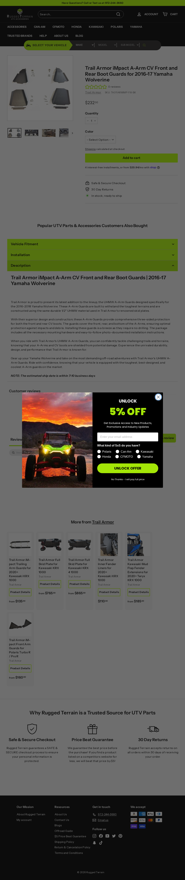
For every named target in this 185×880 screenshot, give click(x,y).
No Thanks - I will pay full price (127, 479)
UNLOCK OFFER (127, 468)
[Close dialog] (158, 397)
